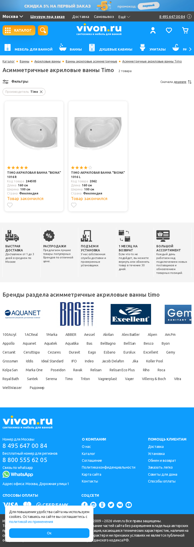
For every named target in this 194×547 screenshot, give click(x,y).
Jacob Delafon (113, 361)
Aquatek (50, 343)
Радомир (37, 388)
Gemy (170, 352)
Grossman (10, 361)
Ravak (77, 370)
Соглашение (92, 460)
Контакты (90, 481)
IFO (74, 361)
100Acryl (9, 335)
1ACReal (31, 335)
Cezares (54, 352)
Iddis (29, 361)
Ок (49, 533)
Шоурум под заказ (47, 17)
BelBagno (108, 343)
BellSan (130, 343)
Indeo (89, 361)
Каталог (9, 61)
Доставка (80, 17)
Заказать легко (160, 467)
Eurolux (129, 352)
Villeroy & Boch (154, 379)
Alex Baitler (131, 335)
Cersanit (9, 352)
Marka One (34, 370)
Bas (89, 343)
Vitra (177, 379)
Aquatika (72, 343)
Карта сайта (91, 474)
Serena (51, 379)
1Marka (51, 335)
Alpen (152, 335)
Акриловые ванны (47, 61)
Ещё (122, 17)
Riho (146, 370)
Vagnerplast (107, 379)
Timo (69, 379)
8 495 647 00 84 (25, 445)
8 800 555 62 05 (25, 459)
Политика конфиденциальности (108, 467)
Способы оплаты (162, 481)
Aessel (89, 335)
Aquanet (29, 343)
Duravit (74, 352)
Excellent (150, 352)
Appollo (9, 343)
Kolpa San (10, 370)
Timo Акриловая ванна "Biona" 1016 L (98, 175)
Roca (161, 370)
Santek (32, 379)
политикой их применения (31, 522)
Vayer (129, 379)
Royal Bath (11, 379)
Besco (149, 343)
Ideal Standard (52, 361)
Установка (156, 454)
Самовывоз (104, 17)
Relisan (96, 370)
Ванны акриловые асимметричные (91, 61)
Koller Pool (154, 361)
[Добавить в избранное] (10, 205)
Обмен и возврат (162, 460)
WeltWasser (12, 388)
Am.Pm (170, 335)
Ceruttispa (31, 352)
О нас (86, 447)
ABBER (70, 335)
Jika (135, 361)
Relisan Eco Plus (122, 370)
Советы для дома (163, 474)
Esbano (109, 352)
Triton (85, 379)
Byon (166, 343)
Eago (92, 352)
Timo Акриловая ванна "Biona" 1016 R (34, 175)
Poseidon (58, 370)
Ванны (24, 61)
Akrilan (108, 335)
